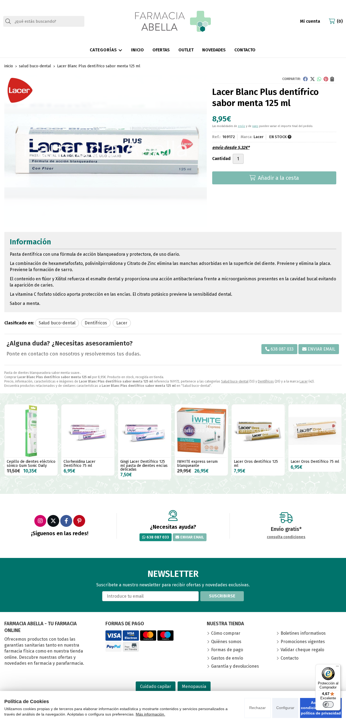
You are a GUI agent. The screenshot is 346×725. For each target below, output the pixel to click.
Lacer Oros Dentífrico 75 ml (315, 461)
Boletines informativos (303, 633)
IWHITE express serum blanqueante (197, 463)
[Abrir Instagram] (40, 521)
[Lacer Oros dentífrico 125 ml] (258, 430)
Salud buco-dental (234, 381)
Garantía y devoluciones (235, 666)
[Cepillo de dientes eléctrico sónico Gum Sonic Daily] (31, 430)
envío (241, 126)
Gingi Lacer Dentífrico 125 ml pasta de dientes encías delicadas (144, 465)
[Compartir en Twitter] (312, 79)
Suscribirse (222, 595)
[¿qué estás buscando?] (43, 21)
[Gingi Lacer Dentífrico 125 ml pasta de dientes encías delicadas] (144, 430)
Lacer (304, 381)
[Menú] (337, 667)
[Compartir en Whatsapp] (319, 79)
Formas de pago (227, 649)
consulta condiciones (286, 537)
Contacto (289, 658)
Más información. (150, 714)
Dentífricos (266, 381)
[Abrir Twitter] (53, 521)
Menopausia (194, 686)
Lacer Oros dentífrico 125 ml (256, 463)
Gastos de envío (227, 658)
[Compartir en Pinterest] (326, 79)
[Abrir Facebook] (66, 521)
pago (255, 126)
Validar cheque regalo (302, 649)
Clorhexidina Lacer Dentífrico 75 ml (79, 463)
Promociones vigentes (303, 641)
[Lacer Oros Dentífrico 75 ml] (314, 430)
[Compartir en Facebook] (305, 79)
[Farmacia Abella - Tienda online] (173, 21)
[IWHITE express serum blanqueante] (201, 430)
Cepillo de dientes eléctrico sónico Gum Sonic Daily (31, 463)
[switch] (328, 704)
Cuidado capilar (155, 686)
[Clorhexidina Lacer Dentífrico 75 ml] (87, 430)
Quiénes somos (226, 641)
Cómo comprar (225, 633)
